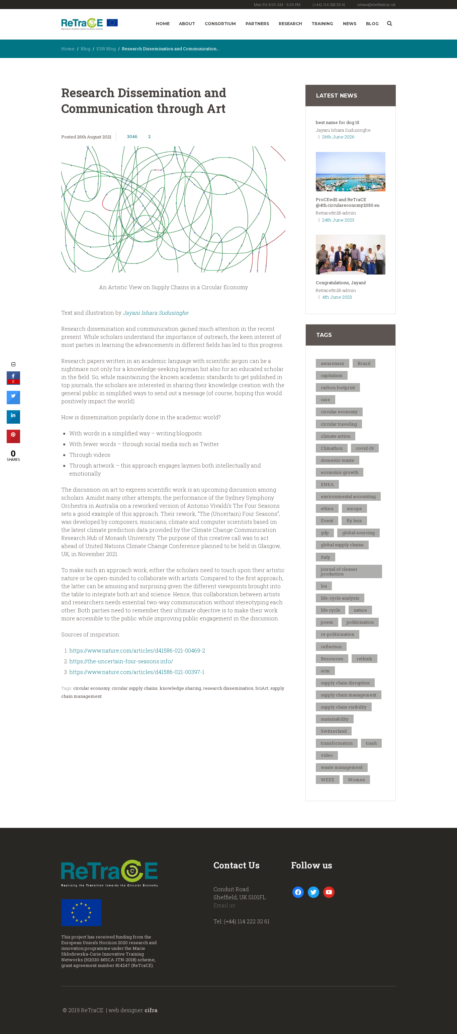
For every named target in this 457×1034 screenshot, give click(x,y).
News (349, 23)
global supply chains (342, 545)
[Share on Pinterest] (13, 441)
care (325, 400)
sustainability (335, 719)
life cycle (330, 610)
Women (356, 780)
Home (163, 23)
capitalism (332, 375)
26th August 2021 (94, 137)
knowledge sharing (180, 688)
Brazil (364, 363)
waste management (342, 767)
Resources (332, 659)
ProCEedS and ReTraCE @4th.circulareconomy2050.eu (347, 202)
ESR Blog (106, 49)
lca (324, 586)
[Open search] (389, 23)
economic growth (339, 472)
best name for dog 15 (337, 122)
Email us (224, 905)
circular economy (91, 688)
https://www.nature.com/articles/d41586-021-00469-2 (137, 650)
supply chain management (348, 695)
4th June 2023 (337, 297)
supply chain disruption (345, 683)
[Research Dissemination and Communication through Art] (173, 209)
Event (327, 521)
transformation (337, 743)
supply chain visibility (344, 707)
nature (360, 610)
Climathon (332, 448)
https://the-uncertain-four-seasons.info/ (121, 661)
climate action (335, 436)
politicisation (360, 622)
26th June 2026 (338, 137)
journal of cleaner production (339, 571)
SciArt (261, 688)
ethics (327, 508)
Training (322, 23)
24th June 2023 (338, 220)
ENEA (327, 484)
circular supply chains (135, 688)
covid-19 (365, 448)
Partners (257, 23)
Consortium (220, 23)
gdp (325, 533)
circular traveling (339, 424)
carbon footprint (338, 387)
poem (327, 622)
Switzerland (334, 731)
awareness (332, 363)
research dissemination (228, 688)
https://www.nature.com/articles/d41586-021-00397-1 (136, 671)
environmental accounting (348, 496)
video (327, 755)
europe (354, 508)
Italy (325, 557)
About (187, 23)
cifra (151, 1010)
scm (325, 671)
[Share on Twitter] (13, 402)
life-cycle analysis (340, 598)
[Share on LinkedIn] (13, 421)
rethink (364, 659)
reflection (331, 647)
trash (371, 743)
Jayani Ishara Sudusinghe (155, 312)
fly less (354, 521)
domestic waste (337, 460)
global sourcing (358, 533)
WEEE (328, 780)
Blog (372, 23)
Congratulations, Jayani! (341, 283)
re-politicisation (337, 634)
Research (290, 23)
